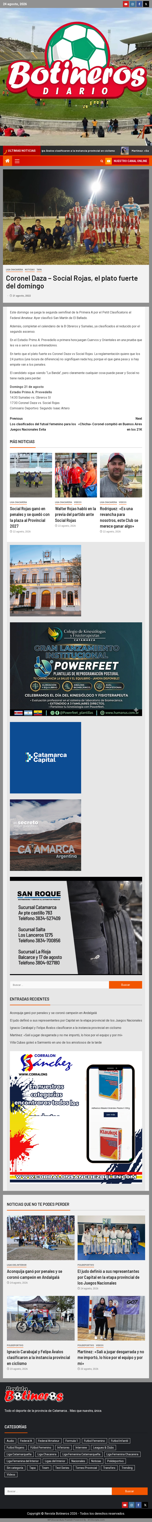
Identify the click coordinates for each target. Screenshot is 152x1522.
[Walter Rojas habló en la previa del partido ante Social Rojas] (76, 475)
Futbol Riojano (15, 1447)
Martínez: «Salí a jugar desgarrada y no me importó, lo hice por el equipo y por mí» (66, 1035)
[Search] (101, 161)
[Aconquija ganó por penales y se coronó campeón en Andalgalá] (41, 1237)
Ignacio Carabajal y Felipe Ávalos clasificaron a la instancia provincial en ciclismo (65, 1028)
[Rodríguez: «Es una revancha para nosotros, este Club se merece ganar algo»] (121, 475)
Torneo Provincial (86, 1467)
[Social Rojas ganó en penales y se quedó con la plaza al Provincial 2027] (31, 475)
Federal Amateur (48, 1440)
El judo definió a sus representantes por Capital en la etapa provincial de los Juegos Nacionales (76, 1020)
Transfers (109, 1467)
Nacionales (78, 1461)
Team (45, 1467)
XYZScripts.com (96, 1520)
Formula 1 (72, 1440)
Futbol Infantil (119, 1440)
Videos (78, 502)
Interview (81, 1447)
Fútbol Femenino (40, 1447)
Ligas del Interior (17, 1265)
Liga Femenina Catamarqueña (81, 1454)
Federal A (26, 1440)
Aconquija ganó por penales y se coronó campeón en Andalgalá (53, 1013)
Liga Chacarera (14, 270)
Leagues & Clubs (103, 1447)
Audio (10, 1440)
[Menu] (17, 161)
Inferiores (63, 1447)
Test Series (62, 1467)
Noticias (30, 270)
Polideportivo (86, 1265)
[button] (17, 161)
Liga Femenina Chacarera (122, 1454)
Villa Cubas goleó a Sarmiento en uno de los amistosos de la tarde (56, 1042)
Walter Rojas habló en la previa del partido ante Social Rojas (75, 514)
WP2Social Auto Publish (60, 1520)
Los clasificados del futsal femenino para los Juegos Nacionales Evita (43, 424)
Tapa (39, 270)
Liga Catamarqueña (19, 1454)
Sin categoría (15, 1467)
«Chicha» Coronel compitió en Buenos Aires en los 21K (110, 424)
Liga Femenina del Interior (23, 1461)
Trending (127, 1467)
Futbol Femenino (94, 1440)
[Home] (7, 161)
